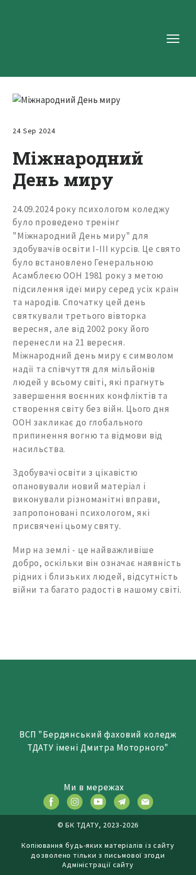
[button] (51, 802)
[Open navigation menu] (173, 38)
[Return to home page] (46, 38)
